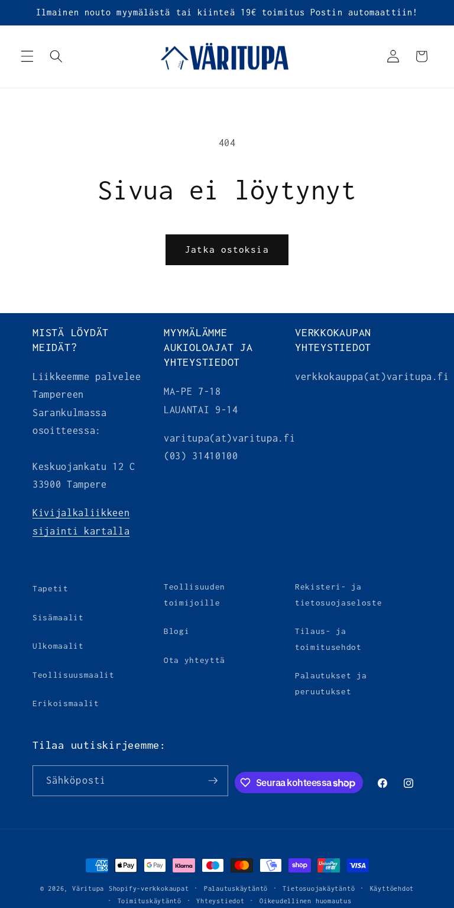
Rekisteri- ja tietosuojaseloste (338, 594)
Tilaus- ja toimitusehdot (328, 639)
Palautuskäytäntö (236, 888)
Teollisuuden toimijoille (194, 594)
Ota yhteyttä (194, 660)
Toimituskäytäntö (149, 900)
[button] (27, 56)
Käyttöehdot (392, 888)
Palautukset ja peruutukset (331, 683)
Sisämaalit (58, 617)
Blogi (176, 631)
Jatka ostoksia (226, 249)
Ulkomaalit (58, 646)
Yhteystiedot (220, 900)
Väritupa (88, 888)
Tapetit (51, 588)
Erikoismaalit (66, 703)
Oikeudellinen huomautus (306, 900)
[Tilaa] (213, 780)
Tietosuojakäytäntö (319, 888)
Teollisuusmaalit (74, 675)
